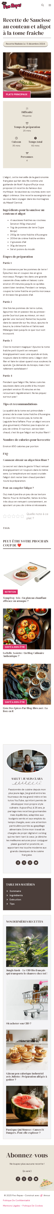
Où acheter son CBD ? (18, 1023)
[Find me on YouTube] (36, 862)
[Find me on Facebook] (18, 862)
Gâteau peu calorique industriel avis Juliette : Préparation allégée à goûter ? (26, 1077)
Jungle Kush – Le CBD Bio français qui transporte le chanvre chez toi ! (26, 971)
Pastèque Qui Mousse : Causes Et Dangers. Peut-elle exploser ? (25, 1131)
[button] (42, 5)
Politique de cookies (32, 1205)
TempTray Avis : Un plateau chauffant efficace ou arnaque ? (24, 599)
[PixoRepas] (12, 5)
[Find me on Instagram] (30, 862)
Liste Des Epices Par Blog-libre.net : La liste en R (25, 709)
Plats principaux (16, 94)
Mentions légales (11, 1205)
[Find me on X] (24, 862)
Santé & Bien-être (15, 647)
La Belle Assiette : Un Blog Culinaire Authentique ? (23, 654)
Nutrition (10, 592)
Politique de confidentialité (16, 1200)
